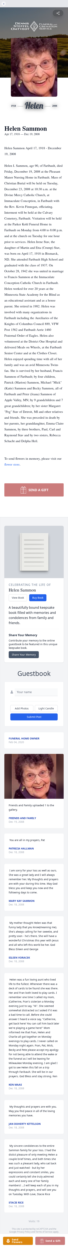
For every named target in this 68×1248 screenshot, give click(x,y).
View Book (18, 597)
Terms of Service (44, 1231)
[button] (34, 776)
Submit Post (34, 717)
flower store (12, 464)
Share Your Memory (24, 654)
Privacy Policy (24, 1231)
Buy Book (37, 597)
